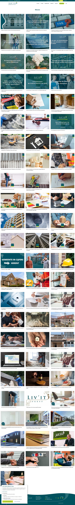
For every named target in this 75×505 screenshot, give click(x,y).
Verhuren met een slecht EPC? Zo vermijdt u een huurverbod (11, 50)
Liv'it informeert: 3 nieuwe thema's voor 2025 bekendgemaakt (36, 90)
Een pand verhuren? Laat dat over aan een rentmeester (60, 447)
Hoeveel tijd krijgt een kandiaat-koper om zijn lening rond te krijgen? (62, 70)
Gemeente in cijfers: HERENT (5, 269)
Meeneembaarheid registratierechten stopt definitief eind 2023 (11, 249)
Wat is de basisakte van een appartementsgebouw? (34, 130)
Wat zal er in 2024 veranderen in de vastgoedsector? (59, 209)
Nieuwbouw (55, 0)
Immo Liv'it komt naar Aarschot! (56, 90)
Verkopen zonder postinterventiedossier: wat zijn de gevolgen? (61, 169)
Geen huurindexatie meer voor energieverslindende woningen (61, 387)
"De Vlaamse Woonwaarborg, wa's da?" (7, 189)
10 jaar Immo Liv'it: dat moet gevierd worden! (33, 407)
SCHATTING (62, 3)
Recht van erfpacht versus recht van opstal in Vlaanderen (35, 110)
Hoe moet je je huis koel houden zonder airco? (8, 407)
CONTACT (56, 3)
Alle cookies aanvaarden (7, 501)
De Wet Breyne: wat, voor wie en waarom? (33, 150)
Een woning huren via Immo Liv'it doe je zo (58, 130)
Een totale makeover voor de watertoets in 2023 (9, 368)
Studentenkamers (50, 0)
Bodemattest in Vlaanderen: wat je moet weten (9, 150)
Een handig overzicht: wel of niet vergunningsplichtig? (10, 348)
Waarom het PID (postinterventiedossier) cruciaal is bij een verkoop (37, 308)
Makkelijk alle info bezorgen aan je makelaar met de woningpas (61, 249)
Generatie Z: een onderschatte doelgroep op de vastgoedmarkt (36, 288)
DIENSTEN (51, 3)
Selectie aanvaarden (17, 501)
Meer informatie (4, 491)
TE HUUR (42, 3)
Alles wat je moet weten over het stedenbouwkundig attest (61, 150)
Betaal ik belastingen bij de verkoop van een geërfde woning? (36, 348)
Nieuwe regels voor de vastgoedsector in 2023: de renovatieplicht (36, 368)
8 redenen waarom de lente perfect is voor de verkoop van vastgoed (12, 328)
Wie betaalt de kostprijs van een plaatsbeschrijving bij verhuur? (61, 368)
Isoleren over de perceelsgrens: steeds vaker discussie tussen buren (62, 269)
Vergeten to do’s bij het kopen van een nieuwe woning (10, 467)
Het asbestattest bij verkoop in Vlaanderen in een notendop (11, 169)
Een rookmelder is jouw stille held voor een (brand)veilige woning (36, 229)
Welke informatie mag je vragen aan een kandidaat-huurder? (61, 189)
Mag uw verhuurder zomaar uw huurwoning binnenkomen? (10, 30)
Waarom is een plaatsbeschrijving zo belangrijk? (9, 447)
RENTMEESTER (47, 3)
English (65, 0)
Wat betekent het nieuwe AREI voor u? (32, 467)
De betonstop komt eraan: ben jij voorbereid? (8, 70)
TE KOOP (38, 3)
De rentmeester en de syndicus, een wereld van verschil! (35, 269)
